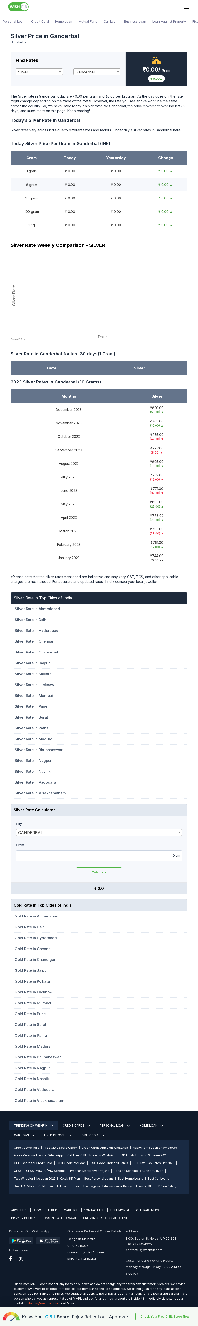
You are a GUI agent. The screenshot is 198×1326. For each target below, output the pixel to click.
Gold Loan (45, 1186)
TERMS (52, 1210)
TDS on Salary (166, 1186)
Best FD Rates (24, 1186)
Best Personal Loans (98, 1178)
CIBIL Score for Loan (71, 1163)
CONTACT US (93, 1210)
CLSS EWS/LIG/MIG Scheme (46, 1171)
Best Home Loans (130, 1178)
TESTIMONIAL (120, 1210)
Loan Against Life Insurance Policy (107, 1186)
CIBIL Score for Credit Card (33, 1163)
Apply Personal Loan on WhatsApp (38, 1155)
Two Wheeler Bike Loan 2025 (35, 1178)
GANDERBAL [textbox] (30, 832)
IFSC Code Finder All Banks (109, 1163)
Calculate (99, 872)
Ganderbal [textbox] (85, 72)
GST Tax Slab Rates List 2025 (153, 1163)
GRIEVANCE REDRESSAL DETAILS (106, 1218)
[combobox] (39, 71)
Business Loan (135, 21)
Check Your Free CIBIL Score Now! (165, 1316)
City (19, 824)
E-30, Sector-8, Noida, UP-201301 (151, 1238)
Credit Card (40, 21)
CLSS (18, 1171)
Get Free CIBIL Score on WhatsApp (92, 1155)
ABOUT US (19, 1210)
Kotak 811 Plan (70, 1178)
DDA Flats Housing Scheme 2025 (144, 1155)
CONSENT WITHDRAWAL (59, 1218)
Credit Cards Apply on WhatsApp (105, 1147)
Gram (20, 845)
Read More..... (68, 1303)
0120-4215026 (78, 1245)
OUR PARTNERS (147, 1210)
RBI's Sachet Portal (81, 1259)
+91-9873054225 (139, 1244)
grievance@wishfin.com (85, 1252)
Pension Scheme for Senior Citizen (138, 1171)
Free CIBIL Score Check (60, 1147)
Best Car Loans (158, 1178)
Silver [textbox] (23, 72)
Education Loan (68, 1186)
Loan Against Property (169, 21)
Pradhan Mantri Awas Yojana (89, 1171)
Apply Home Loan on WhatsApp (155, 1147)
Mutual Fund (88, 21)
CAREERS (70, 1210)
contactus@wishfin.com (144, 1250)
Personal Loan (14, 21)
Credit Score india (26, 1147)
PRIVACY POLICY (23, 1218)
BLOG (37, 1210)
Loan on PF (144, 1186)
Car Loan (111, 21)
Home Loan (63, 21)
